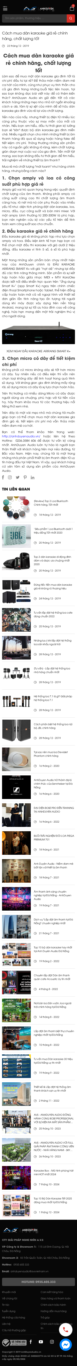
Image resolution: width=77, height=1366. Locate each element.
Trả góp (45, 1318)
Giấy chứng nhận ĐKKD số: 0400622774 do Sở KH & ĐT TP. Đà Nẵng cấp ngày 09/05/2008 (37, 1357)
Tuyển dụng (8, 1311)
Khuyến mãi (9, 1292)
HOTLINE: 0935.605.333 (39, 1282)
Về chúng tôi (9, 1298)
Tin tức (5, 1305)
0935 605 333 (21, 1265)
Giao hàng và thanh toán (55, 1298)
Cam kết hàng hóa (52, 1292)
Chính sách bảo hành (53, 1305)
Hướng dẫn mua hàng (54, 1311)
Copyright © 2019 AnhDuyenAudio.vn (21, 1352)
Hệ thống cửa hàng (13, 1318)
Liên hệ (6, 1324)
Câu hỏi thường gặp (14, 1330)
